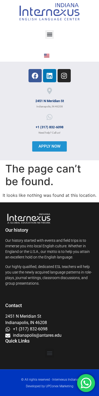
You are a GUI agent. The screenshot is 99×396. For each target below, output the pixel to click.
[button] (49, 34)
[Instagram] (64, 75)
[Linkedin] (49, 75)
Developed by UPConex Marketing (49, 386)
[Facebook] (35, 75)
